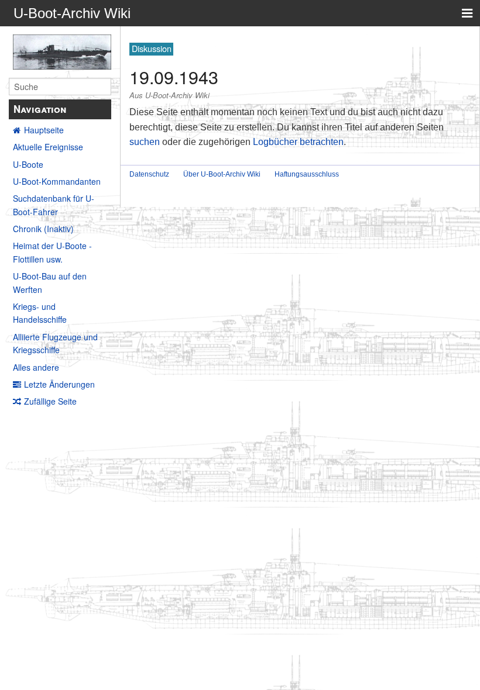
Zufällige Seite (50, 401)
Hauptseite (44, 130)
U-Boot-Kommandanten (57, 181)
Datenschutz (149, 174)
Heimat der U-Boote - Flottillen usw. (52, 252)
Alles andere (36, 367)
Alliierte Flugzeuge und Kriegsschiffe (55, 343)
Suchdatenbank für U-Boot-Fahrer (53, 204)
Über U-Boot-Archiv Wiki (221, 174)
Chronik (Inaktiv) (43, 228)
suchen (144, 142)
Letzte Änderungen (59, 384)
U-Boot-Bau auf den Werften (50, 282)
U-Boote (28, 164)
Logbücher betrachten (298, 142)
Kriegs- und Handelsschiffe (40, 313)
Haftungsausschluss (307, 174)
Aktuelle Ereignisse (48, 147)
